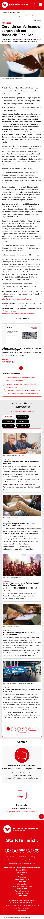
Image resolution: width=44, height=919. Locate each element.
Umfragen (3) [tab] (22, 421)
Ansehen (5, 359)
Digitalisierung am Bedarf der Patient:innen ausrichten (21, 462)
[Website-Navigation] (40, 5)
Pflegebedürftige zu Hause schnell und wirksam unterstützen (19, 524)
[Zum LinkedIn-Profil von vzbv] (8, 850)
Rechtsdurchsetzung (22, 891)
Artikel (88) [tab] (8, 417)
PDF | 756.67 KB (7, 362)
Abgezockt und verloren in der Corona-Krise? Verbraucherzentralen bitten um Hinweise (23, 392)
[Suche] (34, 4)
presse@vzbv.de (14, 812)
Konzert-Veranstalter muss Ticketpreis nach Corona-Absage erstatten (21, 583)
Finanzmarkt (22, 877)
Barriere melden (11, 860)
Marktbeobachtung (22, 884)
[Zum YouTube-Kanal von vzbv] (22, 850)
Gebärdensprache (15, 863)
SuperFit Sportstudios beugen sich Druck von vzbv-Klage (22, 690)
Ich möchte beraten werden (21, 773)
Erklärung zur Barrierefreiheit (28, 860)
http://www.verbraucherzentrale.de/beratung (18, 313)
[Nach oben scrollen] (41, 816)
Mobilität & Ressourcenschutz (22, 886)
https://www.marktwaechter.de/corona (16, 299)
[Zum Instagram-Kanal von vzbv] (15, 850)
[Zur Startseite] (14, 5)
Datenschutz (22, 857)
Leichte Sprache (29, 863)
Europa (22, 875)
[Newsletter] (36, 850)
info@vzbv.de (22, 911)
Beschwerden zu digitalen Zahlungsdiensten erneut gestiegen (21, 633)
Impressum (10, 857)
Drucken (39, 20)
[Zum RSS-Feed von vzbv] (29, 850)
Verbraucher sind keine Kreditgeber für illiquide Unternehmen (20, 379)
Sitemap (32, 857)
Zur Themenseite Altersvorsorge (22, 411)
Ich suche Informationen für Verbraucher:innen (22, 778)
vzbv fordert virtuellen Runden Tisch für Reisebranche (21, 385)
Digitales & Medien (22, 870)
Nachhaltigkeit (22, 889)
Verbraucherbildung (22, 893)
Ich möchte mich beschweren (22, 775)
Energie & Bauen (22, 872)
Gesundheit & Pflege (22, 879)
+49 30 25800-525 (30, 812)
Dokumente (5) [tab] (22, 417)
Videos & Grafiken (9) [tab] (23, 426)
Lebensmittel (22, 882)
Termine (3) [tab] (8, 426)
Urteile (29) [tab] (8, 421)
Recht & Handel (22, 896)
